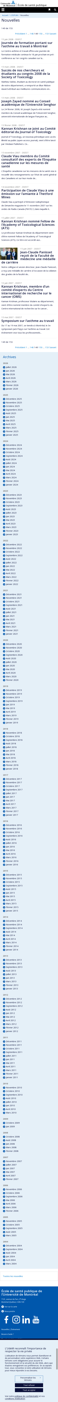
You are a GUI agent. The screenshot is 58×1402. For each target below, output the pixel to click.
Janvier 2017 (12, 814)
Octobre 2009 (13, 1122)
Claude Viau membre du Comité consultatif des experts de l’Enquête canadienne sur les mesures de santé (28, 161)
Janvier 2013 (12, 988)
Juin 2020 (10, 665)
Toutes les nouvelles (13, 1276)
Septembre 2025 (14, 409)
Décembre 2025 (14, 398)
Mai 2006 (10, 1200)
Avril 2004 (11, 1259)
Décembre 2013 (14, 959)
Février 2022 (12, 580)
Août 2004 (11, 1252)
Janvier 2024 (12, 484)
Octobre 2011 (13, 1048)
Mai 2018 (10, 754)
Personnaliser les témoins (30, 1379)
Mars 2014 (11, 942)
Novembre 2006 (14, 1189)
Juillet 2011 (11, 1055)
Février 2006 (12, 1210)
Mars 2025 (11, 427)
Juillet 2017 (11, 793)
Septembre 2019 (14, 701)
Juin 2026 (10, 370)
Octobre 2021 (13, 601)
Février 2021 (12, 630)
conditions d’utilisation (15, 1398)
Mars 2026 (11, 381)
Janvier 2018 (12, 768)
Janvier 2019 (12, 722)
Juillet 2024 (11, 463)
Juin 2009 (10, 1126)
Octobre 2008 (13, 1136)
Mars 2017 (11, 807)
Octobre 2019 (13, 697)
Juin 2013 (10, 977)
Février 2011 (12, 1073)
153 (47, 33)
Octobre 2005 (13, 1224)
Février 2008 (12, 1151)
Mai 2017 (10, 800)
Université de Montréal (8, 3)
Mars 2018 (11, 761)
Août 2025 (11, 413)
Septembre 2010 (14, 1094)
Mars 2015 (11, 903)
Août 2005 (11, 1231)
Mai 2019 (10, 708)
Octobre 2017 (13, 786)
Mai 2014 (10, 935)
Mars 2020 (11, 676)
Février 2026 (12, 385)
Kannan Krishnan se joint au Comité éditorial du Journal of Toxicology (28, 130)
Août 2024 (11, 459)
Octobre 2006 (13, 1192)
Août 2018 (11, 743)
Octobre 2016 (13, 832)
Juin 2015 (10, 892)
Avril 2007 (11, 1175)
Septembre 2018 (14, 739)
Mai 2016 (10, 850)
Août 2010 (11, 1098)
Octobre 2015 (13, 881)
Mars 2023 (11, 527)
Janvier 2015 (12, 910)
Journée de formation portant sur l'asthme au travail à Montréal (27, 44)
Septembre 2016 (14, 835)
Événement (15, 1329)
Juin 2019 (10, 704)
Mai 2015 (10, 896)
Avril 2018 (11, 757)
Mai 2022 (10, 569)
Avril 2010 (11, 1109)
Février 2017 (12, 811)
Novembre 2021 (14, 597)
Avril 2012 (11, 1020)
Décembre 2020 (14, 644)
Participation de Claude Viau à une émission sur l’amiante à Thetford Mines (27, 193)
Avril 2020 (11, 672)
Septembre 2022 (14, 555)
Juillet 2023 (11, 512)
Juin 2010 (10, 1105)
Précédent (20, 33)
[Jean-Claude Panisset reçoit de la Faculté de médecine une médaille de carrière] (8, 254)
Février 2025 (12, 431)
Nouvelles (5, 1329)
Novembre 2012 (14, 1002)
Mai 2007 (10, 1171)
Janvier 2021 (12, 633)
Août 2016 (11, 839)
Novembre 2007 (14, 1161)
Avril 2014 (11, 938)
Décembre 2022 (14, 544)
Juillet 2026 (11, 367)
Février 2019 (12, 718)
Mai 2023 (10, 519)
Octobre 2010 (13, 1091)
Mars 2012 (11, 1024)
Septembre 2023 (14, 505)
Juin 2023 (10, 516)
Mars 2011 (11, 1070)
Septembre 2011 (14, 1052)
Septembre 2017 (14, 789)
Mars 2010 (11, 1112)
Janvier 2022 (12, 584)
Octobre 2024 (13, 452)
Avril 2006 (11, 1203)
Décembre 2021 (14, 594)
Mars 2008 (11, 1147)
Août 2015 (11, 889)
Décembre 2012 (14, 998)
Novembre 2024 (14, 448)
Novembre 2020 (14, 647)
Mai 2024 (10, 470)
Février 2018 (12, 765)
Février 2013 (12, 985)
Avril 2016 (11, 853)
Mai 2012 (10, 1016)
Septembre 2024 (14, 455)
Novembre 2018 (14, 732)
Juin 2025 (10, 416)
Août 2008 (11, 1140)
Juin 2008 (10, 1143)
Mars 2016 (11, 857)
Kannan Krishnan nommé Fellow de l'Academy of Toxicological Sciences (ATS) (28, 224)
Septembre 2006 (14, 1196)
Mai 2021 (10, 619)
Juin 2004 (10, 1256)
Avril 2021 (11, 623)
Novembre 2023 (14, 498)
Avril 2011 (11, 1066)
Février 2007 (12, 1179)
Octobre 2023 (13, 502)
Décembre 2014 (14, 920)
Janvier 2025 (12, 434)
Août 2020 (11, 658)
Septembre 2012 (14, 1005)
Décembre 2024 (14, 445)
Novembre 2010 (14, 1087)
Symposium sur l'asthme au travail (27, 321)
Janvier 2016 (12, 864)
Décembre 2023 (14, 494)
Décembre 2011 (14, 1041)
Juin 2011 (10, 1059)
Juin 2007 (10, 1168)
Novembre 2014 (14, 924)
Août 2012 (11, 1009)
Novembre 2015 (14, 878)
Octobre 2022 (13, 551)
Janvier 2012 (12, 1031)
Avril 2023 (11, 523)
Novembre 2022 (14, 548)
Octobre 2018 (13, 736)
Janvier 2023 (12, 534)
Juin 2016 (10, 846)
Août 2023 (11, 509)
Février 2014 (12, 946)
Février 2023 (12, 530)
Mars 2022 (11, 576)
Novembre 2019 (14, 693)
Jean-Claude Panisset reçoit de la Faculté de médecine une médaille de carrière (28, 257)
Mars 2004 (11, 1263)
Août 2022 (11, 558)
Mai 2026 (10, 374)
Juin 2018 (10, 750)
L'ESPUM (14, 15)
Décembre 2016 (14, 825)
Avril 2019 (11, 711)
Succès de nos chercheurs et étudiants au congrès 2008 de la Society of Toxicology (25, 73)
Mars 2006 (11, 1207)
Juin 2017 (10, 796)
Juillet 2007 (11, 1164)
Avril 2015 (11, 899)
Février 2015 (12, 907)
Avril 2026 (11, 378)
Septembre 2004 (14, 1249)
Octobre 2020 (13, 651)
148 (32, 33)
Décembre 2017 (14, 778)
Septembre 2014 (14, 928)
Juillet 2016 (11, 842)
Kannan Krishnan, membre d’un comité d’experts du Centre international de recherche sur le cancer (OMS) (26, 291)
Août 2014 (11, 931)
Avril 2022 (11, 573)
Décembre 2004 (14, 1245)
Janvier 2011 (12, 1077)
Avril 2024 (11, 473)
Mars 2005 (11, 1235)
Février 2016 (12, 861)
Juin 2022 (10, 566)
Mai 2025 (10, 420)
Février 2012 (12, 1027)
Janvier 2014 (12, 949)
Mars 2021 (11, 626)
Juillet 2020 (11, 662)
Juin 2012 (10, 1013)
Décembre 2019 (14, 690)
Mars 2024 (11, 477)
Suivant (52, 33)
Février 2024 (12, 481)
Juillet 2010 (11, 1101)
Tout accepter (29, 1390)
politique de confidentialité (26, 1396)
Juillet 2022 (11, 562)
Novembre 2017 (14, 782)
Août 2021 (11, 608)
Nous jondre (10, 1311)
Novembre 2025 (14, 402)
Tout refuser (29, 1385)
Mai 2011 (10, 1062)
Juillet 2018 (11, 747)
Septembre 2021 (14, 605)
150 (40, 33)
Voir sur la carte (11, 1306)
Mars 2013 (11, 981)
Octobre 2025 (13, 406)
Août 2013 (11, 970)
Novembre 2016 (14, 828)
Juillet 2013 (11, 974)
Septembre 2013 (14, 967)
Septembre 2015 (14, 885)
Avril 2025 (11, 424)
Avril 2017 (11, 804)
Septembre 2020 (14, 654)
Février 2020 (12, 679)
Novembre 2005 (14, 1221)
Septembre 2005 (14, 1228)
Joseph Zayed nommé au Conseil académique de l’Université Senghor (28, 103)
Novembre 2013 (14, 963)
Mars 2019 (11, 715)
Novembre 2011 (14, 1044)
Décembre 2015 (14, 874)
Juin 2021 (10, 615)
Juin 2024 (10, 466)
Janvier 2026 (12, 388)
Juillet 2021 (11, 612)
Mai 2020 (10, 669)
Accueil (5, 15)
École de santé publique (32, 5)
